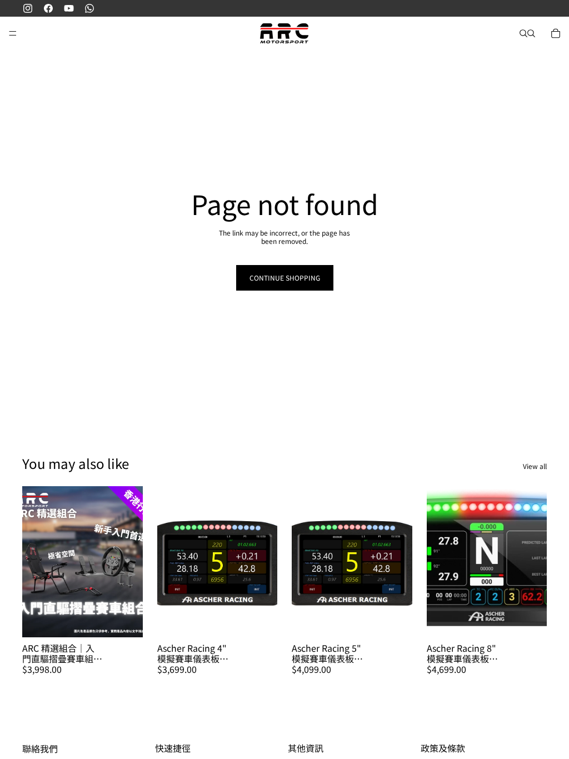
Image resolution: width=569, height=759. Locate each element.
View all (535, 466)
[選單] (13, 33)
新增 (135, 620)
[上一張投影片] (169, 562)
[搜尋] (523, 33)
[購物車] (555, 33)
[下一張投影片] (265, 562)
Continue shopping (284, 277)
